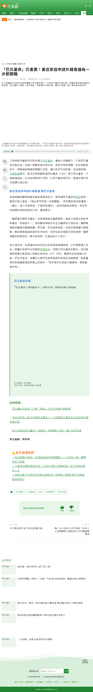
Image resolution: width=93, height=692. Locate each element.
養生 (12, 13)
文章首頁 (65, 682)
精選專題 (39, 682)
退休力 (67, 13)
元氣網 (9, 64)
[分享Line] (5, 170)
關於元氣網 (19, 682)
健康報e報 (33, 671)
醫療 (33, 13)
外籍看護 (15, 173)
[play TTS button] (12, 151)
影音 (50, 13)
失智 (77, 13)
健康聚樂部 (30, 682)
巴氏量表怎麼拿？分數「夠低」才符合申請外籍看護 (41, 408)
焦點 (4, 13)
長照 (78, 197)
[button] (90, 13)
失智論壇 (22, 13)
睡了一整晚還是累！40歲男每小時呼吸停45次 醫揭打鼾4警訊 (35, 19)
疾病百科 (49, 682)
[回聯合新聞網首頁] (4, 6)
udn (3, 64)
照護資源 (45, 249)
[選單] (89, 6)
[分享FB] (5, 161)
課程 (58, 13)
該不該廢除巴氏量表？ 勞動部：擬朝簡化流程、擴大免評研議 (46, 430)
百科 (41, 13)
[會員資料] (86, 6)
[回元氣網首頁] (12, 6)
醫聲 (85, 13)
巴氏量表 (48, 160)
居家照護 (62, 491)
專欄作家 (75, 682)
